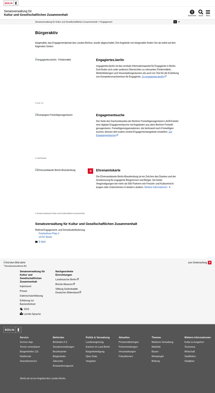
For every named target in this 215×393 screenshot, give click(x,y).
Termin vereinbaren (30, 347)
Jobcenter (58, 361)
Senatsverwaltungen (63, 347)
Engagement (106, 22)
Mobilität (156, 347)
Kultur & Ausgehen (194, 342)
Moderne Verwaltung (162, 342)
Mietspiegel (158, 356)
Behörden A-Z (60, 342)
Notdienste (25, 356)
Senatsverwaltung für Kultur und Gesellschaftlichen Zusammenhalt (66, 22)
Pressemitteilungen (129, 342)
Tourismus (189, 347)
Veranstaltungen (127, 351)
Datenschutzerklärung (31, 295)
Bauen (155, 351)
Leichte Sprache (32, 314)
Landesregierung (95, 342)
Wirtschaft (189, 351)
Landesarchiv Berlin (65, 279)
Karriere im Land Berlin (98, 347)
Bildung (156, 361)
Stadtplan (189, 361)
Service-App (26, 342)
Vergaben (91, 361)
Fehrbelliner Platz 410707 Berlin (49, 235)
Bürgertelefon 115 (29, 351)
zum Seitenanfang (197, 262)
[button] (176, 21)
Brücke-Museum (64, 284)
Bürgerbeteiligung (95, 351)
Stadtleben (190, 356)
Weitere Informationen (156, 187)
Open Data (91, 356)
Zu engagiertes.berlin (153, 76)
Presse (23, 291)
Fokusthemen (126, 356)
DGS (26, 309)
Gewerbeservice (28, 361)
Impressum (25, 286)
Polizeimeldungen (128, 347)
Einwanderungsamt (63, 366)
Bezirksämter (59, 351)
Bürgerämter (59, 356)
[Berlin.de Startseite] (11, 3)
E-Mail (42, 242)
